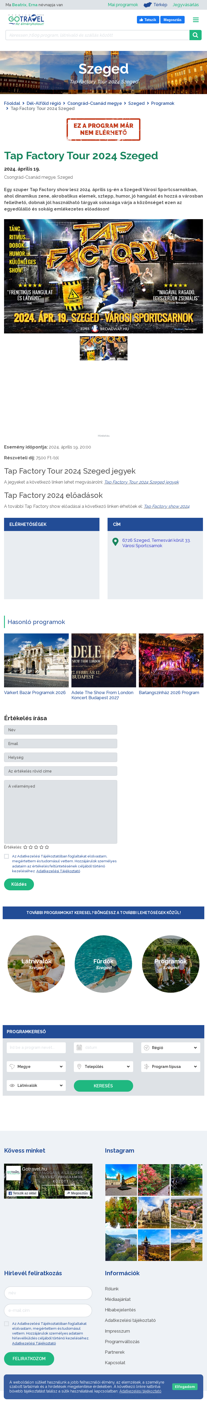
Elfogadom (185, 1387)
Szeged (136, 103)
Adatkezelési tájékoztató (130, 1320)
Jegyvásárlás (186, 4)
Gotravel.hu (34, 1169)
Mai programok (123, 4)
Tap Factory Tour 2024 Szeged (81, 155)
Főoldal (12, 103)
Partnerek (115, 1352)
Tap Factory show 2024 (166, 506)
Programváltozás (122, 1341)
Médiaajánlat (118, 1299)
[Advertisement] (103, 401)
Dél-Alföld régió (44, 103)
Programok (162, 103)
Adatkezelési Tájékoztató (58, 871)
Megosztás (79, 1193)
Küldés (19, 884)
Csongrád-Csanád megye (94, 103)
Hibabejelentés (120, 1309)
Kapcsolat (115, 1362)
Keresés (103, 1085)
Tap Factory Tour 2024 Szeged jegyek (141, 482)
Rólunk (112, 1288)
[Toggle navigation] (196, 19)
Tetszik (24, 1193)
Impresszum (117, 1331)
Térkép (160, 4)
